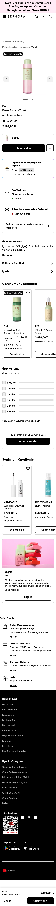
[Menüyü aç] (4, 16)
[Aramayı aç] (36, 16)
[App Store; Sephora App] (31, 848)
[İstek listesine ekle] (28, 293)
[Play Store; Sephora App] (12, 848)
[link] (28, 441)
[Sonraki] (50, 79)
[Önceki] (6, 79)
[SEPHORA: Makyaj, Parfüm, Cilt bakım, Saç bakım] (16, 16)
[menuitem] (43, 16)
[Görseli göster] (27, 77)
